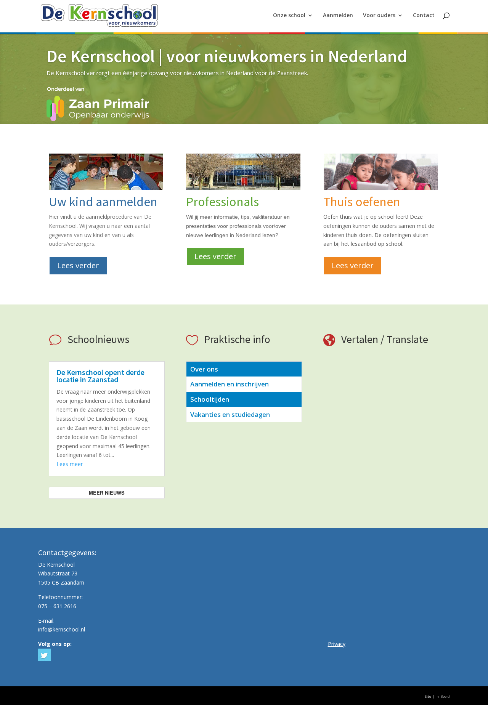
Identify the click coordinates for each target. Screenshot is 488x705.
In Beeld (442, 696)
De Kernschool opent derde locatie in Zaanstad (100, 376)
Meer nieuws (107, 492)
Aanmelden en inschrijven (229, 384)
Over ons (204, 369)
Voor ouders (379, 16)
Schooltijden (209, 399)
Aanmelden (338, 16)
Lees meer (69, 464)
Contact (424, 16)
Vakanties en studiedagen (230, 414)
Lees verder (78, 265)
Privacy (336, 643)
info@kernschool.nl (61, 629)
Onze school (289, 16)
